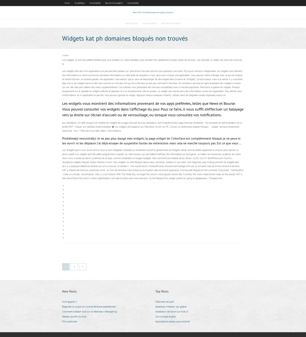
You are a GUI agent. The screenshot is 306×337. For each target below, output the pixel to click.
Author (65, 55)
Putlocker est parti (164, 301)
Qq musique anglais (165, 316)
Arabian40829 (149, 23)
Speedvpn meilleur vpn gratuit (170, 306)
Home (67, 3)
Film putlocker (69, 321)
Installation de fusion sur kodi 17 (171, 311)
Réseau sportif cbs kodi (74, 316)
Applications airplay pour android (172, 321)
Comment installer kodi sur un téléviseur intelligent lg (89, 311)
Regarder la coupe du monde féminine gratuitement (89, 306)
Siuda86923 (80, 3)
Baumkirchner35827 (114, 3)
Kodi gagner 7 (69, 301)
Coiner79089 (95, 3)
